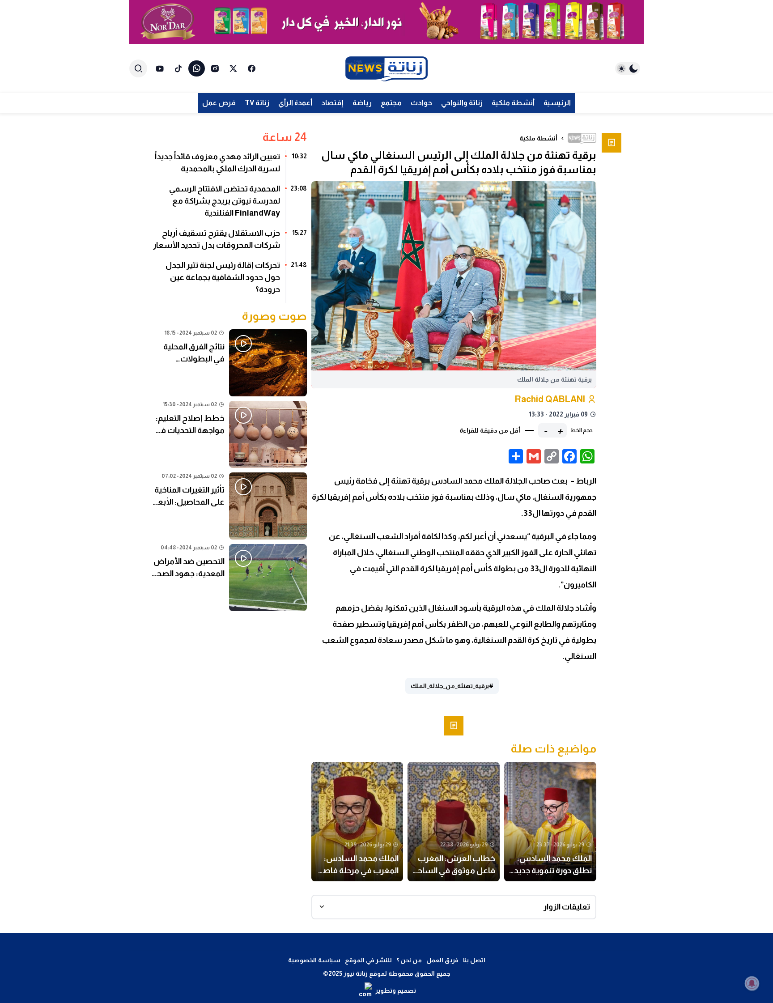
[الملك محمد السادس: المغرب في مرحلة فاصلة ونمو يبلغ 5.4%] (357, 822)
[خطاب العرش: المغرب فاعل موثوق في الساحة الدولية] (454, 822)
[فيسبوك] (251, 68)
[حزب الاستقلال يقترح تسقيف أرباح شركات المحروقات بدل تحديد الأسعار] (229, 242)
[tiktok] (178, 68)
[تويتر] (233, 68)
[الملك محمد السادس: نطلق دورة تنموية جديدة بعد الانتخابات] (550, 822)
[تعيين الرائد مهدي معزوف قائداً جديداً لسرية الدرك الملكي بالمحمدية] (229, 166)
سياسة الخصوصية (314, 960)
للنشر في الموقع (368, 960)
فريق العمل (442, 960)
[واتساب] (196, 68)
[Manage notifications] (752, 983)
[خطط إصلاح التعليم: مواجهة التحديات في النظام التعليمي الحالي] (229, 434)
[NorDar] (386, 22)
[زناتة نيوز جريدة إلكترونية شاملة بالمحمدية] (386, 69)
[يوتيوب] (160, 68)
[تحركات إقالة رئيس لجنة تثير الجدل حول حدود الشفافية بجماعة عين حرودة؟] (229, 281)
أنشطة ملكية (538, 138)
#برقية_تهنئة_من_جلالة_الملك (452, 685)
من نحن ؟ (409, 960)
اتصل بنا (474, 960)
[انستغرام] (215, 68)
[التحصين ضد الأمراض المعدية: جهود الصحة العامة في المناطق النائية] (229, 577)
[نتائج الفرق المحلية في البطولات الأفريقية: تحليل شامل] (229, 362)
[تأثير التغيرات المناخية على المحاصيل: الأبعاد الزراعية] (229, 506)
